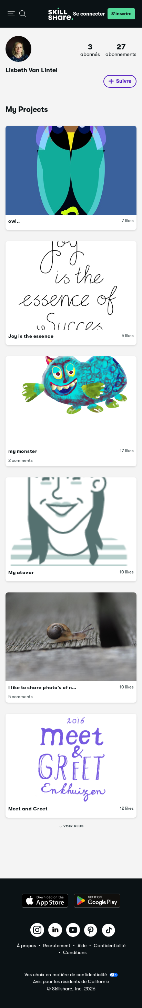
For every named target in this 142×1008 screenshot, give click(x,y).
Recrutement (56, 945)
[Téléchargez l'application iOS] (45, 900)
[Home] (60, 14)
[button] (11, 14)
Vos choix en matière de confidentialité (65, 974)
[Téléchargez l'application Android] (97, 900)
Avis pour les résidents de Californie (71, 981)
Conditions (75, 952)
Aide (82, 945)
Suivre (123, 81)
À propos (26, 945)
